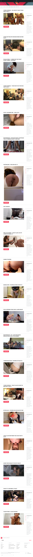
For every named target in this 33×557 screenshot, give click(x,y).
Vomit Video (29, 474)
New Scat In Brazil (29, 252)
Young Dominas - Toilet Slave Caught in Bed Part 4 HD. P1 (13, 386)
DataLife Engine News (12, 547)
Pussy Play (28, 457)
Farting (28, 270)
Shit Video (28, 16)
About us (2, 544)
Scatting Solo (28, 129)
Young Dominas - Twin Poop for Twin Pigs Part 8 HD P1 (13, 86)
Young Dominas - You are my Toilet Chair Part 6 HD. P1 (13, 11)
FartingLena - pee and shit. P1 (10, 164)
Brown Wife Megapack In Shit (29, 450)
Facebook (25, 545)
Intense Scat (28, 181)
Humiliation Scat (29, 159)
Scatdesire (28, 298)
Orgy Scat (28, 507)
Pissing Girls (28, 432)
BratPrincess (28, 357)
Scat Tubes (28, 149)
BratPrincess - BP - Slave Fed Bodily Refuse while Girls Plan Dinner (12, 336)
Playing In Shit (29, 160)
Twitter (25, 546)
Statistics (17, 548)
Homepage (17, 544)
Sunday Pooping (7, 259)
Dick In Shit (28, 373)
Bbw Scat (29, 102)
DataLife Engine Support (12, 545)
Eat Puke (28, 304)
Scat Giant (29, 506)
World (1, 545)
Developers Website (11, 544)
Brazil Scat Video (29, 52)
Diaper (27, 346)
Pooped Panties (29, 130)
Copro (29, 275)
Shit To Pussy (28, 53)
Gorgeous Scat (29, 276)
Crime (1, 548)
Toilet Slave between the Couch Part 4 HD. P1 (13, 436)
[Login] (32, 1)
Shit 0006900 (6, 206)
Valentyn (28, 534)
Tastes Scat (28, 403)
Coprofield (29, 27)
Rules (17, 546)
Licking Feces (28, 529)
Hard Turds (30, 150)
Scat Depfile (28, 124)
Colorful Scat (28, 183)
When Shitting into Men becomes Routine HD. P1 (13, 37)
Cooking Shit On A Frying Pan (29, 281)
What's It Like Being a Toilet (10, 488)
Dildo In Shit (30, 224)
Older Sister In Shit (29, 97)
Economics (2, 546)
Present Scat (28, 533)
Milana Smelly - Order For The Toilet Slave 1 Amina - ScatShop (12, 60)
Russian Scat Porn (29, 24)
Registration (18, 547)
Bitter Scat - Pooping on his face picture (13, 410)
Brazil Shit (28, 48)
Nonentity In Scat (29, 177)
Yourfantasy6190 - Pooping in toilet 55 (12, 360)
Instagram (25, 547)
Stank (29, 356)
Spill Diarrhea (28, 350)
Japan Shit (29, 54)
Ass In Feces (28, 398)
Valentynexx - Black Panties (10, 511)
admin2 (28, 44)
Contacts (17, 545)
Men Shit (28, 76)
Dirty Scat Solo (29, 106)
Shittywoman (30, 303)
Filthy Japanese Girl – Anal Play (11, 112)
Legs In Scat (28, 525)
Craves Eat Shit (29, 153)
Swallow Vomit (29, 456)
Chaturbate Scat (29, 49)
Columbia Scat (29, 28)
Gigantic (28, 299)
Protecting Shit (29, 455)
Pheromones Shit (29, 220)
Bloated (31, 48)
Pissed (27, 505)
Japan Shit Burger (29, 176)
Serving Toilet (28, 108)
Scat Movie (28, 178)
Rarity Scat (28, 98)
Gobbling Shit (28, 103)
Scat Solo (30, 218)
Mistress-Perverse (29, 225)
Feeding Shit (28, 400)
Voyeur (29, 380)
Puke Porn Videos (29, 431)
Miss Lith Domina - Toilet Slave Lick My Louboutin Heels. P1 (12, 233)
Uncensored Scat (29, 107)
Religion (2, 547)
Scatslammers (28, 295)
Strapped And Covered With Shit (29, 77)
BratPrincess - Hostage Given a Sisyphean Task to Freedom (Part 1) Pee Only (13, 139)
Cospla (31, 432)
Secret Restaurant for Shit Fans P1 (12, 463)
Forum (9, 546)
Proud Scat (28, 501)
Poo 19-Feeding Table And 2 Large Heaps (13, 309)
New (28, 33)
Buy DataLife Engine (11, 548)
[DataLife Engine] (16, 3)
